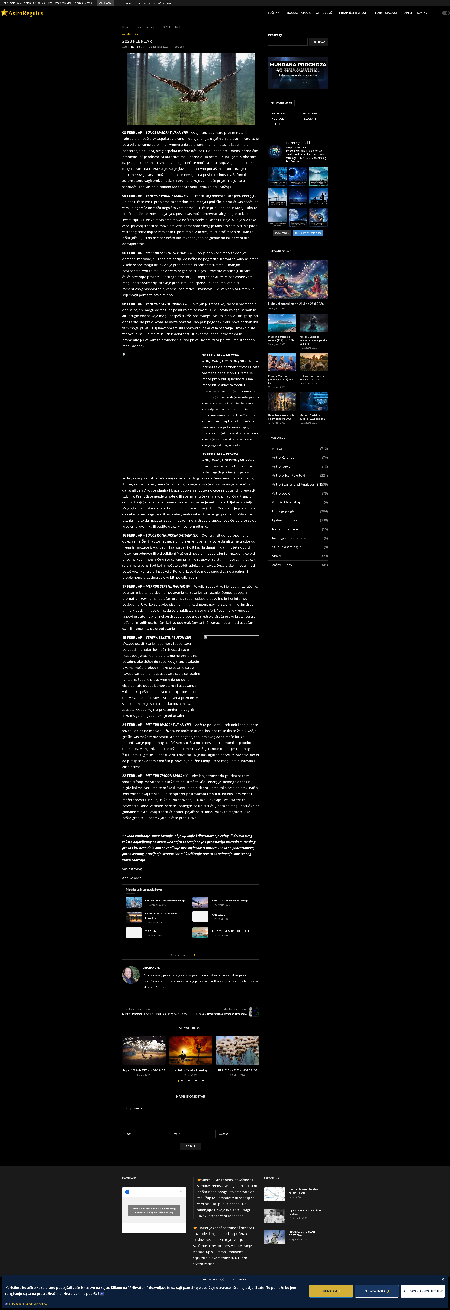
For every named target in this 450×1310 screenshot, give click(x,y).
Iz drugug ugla (300, 511)
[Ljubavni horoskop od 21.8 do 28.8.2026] (298, 279)
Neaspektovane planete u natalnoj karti (304, 1191)
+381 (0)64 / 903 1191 (42, 2)
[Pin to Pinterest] (208, 955)
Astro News (300, 466)
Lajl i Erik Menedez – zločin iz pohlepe (305, 1212)
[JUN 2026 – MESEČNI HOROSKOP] (237, 1050)
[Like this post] (197, 955)
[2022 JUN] (134, 932)
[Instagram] (433, 3)
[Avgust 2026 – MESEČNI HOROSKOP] (144, 1050)
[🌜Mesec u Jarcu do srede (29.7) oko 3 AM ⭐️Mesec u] (318, 217)
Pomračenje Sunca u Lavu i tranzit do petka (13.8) (154, 3)
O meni (408, 12)
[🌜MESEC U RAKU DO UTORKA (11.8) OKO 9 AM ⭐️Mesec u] (318, 176)
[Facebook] (429, 3)
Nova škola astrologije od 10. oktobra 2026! (281, 417)
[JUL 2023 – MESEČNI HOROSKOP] (200, 932)
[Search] (438, 13)
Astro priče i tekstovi (352, 12)
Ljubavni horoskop (300, 520)
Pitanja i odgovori (386, 12)
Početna (273, 12)
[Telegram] (441, 3)
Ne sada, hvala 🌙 (377, 1291)
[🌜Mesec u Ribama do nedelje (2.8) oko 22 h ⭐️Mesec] (277, 217)
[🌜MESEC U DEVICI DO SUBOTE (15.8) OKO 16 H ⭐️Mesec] (277, 176)
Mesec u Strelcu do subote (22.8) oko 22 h (281, 338)
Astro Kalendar (146, 27)
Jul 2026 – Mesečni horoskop (190, 1070)
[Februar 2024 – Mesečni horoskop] (134, 902)
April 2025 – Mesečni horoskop (230, 900)
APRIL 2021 (218, 914)
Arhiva (300, 448)
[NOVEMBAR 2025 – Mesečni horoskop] (134, 917)
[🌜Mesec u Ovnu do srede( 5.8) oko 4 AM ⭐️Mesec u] (318, 197)
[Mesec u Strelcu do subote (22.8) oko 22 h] (282, 323)
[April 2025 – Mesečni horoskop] (200, 902)
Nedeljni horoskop (300, 529)
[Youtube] (437, 3)
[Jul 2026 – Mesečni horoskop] (191, 1050)
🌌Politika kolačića (14, 1303)
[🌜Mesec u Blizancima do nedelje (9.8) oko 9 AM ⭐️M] (277, 197)
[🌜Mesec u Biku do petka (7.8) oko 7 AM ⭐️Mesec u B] (298, 197)
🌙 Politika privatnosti (36, 1303)
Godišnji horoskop (300, 502)
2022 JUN (150, 930)
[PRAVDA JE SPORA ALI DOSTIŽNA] (274, 1237)
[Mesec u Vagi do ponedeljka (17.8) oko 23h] (282, 362)
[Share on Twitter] (205, 955)
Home (125, 27)
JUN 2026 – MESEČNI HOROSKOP (237, 1070)
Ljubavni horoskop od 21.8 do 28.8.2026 (296, 304)
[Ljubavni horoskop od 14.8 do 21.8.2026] (314, 362)
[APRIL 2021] (200, 916)
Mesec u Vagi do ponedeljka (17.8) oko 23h (280, 379)
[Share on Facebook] (201, 955)
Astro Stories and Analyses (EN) (300, 484)
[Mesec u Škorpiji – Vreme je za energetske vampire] (314, 323)
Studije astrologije (300, 547)
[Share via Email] (212, 955)
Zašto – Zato (300, 565)
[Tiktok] (445, 3)
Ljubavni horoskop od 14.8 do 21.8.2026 (312, 377)
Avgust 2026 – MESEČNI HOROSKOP (144, 1070)
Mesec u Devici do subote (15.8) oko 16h (312, 417)
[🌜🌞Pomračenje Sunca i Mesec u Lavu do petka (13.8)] (298, 176)
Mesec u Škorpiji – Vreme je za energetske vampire (313, 340)
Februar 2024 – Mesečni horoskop (165, 900)
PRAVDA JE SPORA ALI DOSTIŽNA (302, 1233)
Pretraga (275, 35)
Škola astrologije (299, 12)
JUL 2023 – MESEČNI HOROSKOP (231, 930)
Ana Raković (137, 46)
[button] (443, 1279)
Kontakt (423, 12)
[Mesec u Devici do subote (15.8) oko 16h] (314, 401)
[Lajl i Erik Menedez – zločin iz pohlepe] (274, 1216)
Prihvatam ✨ (331, 1291)
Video (300, 556)
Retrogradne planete (300, 538)
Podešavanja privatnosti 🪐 (423, 1291)
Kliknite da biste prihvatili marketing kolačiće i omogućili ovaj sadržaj (298, 72)
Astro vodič (324, 12)
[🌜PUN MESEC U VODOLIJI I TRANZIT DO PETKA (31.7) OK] (298, 217)
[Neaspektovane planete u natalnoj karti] (274, 1194)
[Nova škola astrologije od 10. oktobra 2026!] (282, 401)
